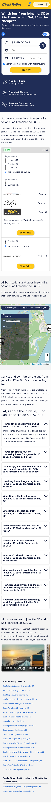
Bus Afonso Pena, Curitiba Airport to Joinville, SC (22, 787)
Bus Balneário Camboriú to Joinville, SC (18, 686)
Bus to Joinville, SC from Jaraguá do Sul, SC (20, 725)
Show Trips (25, 232)
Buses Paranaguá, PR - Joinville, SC (16, 739)
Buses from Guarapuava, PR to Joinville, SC (20, 712)
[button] (47, 355)
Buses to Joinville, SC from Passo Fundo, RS (20, 743)
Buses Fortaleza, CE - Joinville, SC (16, 708)
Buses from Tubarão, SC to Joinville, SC (18, 765)
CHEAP (7, 150)
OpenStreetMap (37, 364)
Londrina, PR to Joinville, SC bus (15, 734)
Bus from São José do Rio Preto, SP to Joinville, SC (22, 760)
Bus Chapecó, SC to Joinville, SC (15, 695)
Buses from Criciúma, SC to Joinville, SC (18, 703)
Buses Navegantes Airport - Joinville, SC (18, 791)
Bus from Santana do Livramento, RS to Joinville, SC (23, 752)
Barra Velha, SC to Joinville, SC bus (16, 690)
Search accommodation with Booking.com (25, 63)
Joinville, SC (11, 308)
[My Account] (29, 4)
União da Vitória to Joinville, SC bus (17, 769)
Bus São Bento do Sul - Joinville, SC (16, 756)
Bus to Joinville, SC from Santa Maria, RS (19, 747)
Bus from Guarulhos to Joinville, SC (17, 717)
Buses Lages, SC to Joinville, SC (15, 730)
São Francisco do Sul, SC (36, 308)
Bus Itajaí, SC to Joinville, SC (14, 721)
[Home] (13, 4)
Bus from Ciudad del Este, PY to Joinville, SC (20, 699)
